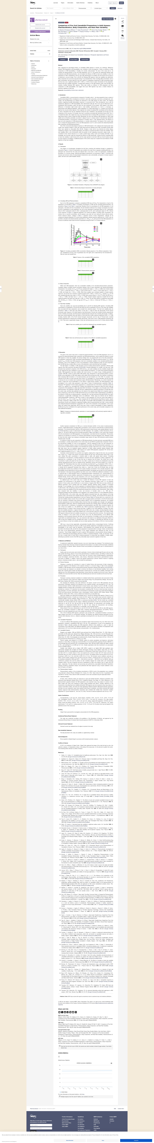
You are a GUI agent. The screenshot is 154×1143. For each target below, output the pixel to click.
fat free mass (74, 90)
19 (83, 367)
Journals (55, 3)
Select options (34, 1125)
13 (82, 129)
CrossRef (79, 756)
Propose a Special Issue (40, 31)
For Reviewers (81, 1121)
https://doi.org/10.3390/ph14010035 (82, 48)
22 (98, 375)
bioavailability (67, 90)
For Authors (80, 1119)
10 (108, 127)
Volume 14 (46, 13)
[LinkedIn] (65, 1012)
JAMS (95, 1130)
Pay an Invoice (65, 1121)
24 (59, 407)
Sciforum (96, 1119)
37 (60, 430)
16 (108, 133)
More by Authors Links (35, 42)
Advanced (120, 8)
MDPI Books (96, 1121)
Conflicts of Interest (35, 82)
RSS (115, 1108)
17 (78, 137)
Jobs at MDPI (65, 1126)
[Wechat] (70, 1012)
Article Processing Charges (68, 1119)
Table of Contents (35, 61)
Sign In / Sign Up (112, 3)
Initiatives (90, 3)
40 (86, 500)
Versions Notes (84, 59)
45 (95, 600)
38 (61, 430)
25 (60, 407)
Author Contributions (35, 72)
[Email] (59, 1012)
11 (109, 127)
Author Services (80, 3)
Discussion (33, 68)
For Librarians (81, 1124)
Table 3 (73, 206)
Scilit (83, 756)
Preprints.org (97, 1122)
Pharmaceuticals (39, 13)
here (65, 1048)
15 (107, 133)
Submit (121, 3)
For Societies (81, 1128)
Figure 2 (66, 206)
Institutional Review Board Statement (39, 75)
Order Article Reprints (108, 19)
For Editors (80, 1122)
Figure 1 (66, 150)
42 (85, 581)
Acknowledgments (35, 80)
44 (94, 600)
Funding (33, 73)
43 (98, 598)
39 (67, 494)
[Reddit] (73, 1012)
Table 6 (99, 391)
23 (106, 394)
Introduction (33, 65)
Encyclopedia (97, 1128)
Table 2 (74, 204)
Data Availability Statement (37, 78)
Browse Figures (74, 59)
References (33, 83)
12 (80, 129)
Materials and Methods (36, 70)
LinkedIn (111, 1119)
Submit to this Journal (40, 24)
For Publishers (81, 1126)
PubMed (73, 776)
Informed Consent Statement (37, 77)
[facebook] (68, 1012)
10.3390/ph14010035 (59, 13)
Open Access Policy (66, 1122)
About (97, 3)
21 (89, 375)
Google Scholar (72, 756)
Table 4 (66, 310)
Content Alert (121, 1108)
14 (105, 133)
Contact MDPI (65, 1124)
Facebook (112, 1121)
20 (84, 367)
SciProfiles (96, 1126)
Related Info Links (34, 39)
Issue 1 (51, 13)
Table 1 (103, 153)
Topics (62, 3)
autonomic (81, 90)
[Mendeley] (76, 1012)
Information (70, 3)
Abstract (33, 63)
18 (81, 367)
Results (33, 67)
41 (87, 500)
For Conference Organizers (84, 1130)
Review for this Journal (40, 28)
